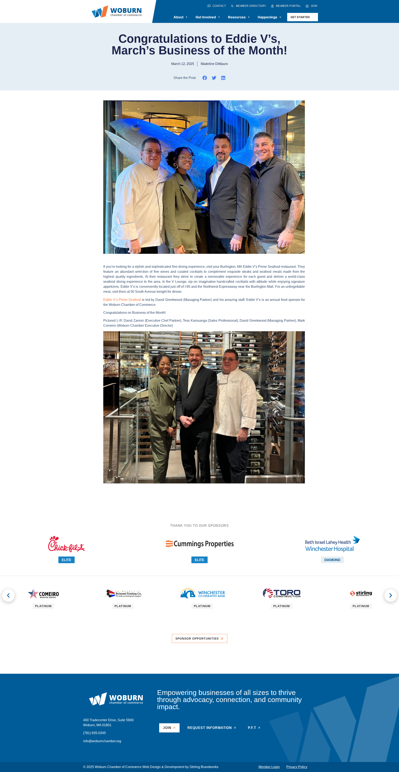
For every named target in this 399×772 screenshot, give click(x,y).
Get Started (300, 17)
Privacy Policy (296, 767)
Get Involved (206, 17)
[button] (204, 77)
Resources (237, 17)
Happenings (267, 17)
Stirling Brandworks (204, 767)
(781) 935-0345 (94, 733)
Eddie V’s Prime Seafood (122, 299)
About (178, 17)
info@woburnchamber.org (102, 741)
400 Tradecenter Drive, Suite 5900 (108, 720)
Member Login (269, 767)
